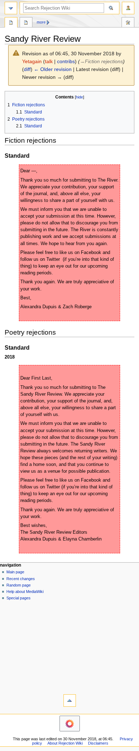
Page (11, 23)
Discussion (26, 23)
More (41, 22)
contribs (66, 61)
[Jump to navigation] (11, 8)
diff (27, 69)
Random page (18, 585)
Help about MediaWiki (24, 591)
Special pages (18, 598)
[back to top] (69, 700)
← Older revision (53, 69)
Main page (15, 572)
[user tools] (128, 8)
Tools (128, 23)
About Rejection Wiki (65, 743)
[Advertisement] (69, 646)
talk (49, 61)
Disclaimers (98, 743)
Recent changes (20, 579)
